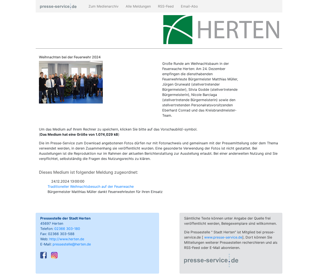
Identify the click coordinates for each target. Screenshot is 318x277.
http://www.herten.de (66, 239)
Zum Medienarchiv (103, 6)
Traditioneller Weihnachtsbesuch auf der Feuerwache (91, 186)
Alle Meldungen (138, 6)
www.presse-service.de (223, 237)
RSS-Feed (165, 6)
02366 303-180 (67, 228)
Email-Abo (189, 6)
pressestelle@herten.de (72, 244)
